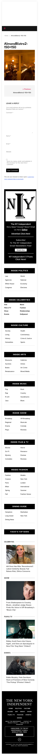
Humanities (9, 342)
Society (7, 331)
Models (23, 475)
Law (6, 276)
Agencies (8, 280)
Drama (7, 426)
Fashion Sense (25, 494)
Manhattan (24, 512)
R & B (7, 397)
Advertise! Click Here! (20, 234)
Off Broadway (25, 418)
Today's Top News (19, 532)
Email (8, 144)
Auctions (8, 364)
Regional (8, 422)
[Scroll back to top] (19, 739)
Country (23, 393)
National (23, 280)
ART (16, 711)
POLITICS (18, 708)
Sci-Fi (7, 451)
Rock (22, 389)
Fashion (8, 475)
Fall (6, 494)
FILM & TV (11, 715)
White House (9, 284)
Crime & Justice (26, 338)
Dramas (23, 455)
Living (7, 335)
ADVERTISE (19, 724)
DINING (19, 718)
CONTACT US (27, 721)
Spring (7, 490)
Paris (7, 483)
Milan (7, 486)
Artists (22, 364)
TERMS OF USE (24, 723)
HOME (11, 708)
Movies (7, 448)
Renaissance (9, 371)
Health (22, 331)
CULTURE (27, 708)
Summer (23, 490)
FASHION (20, 715)
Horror (22, 448)
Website (8, 152)
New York (23, 479)
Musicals (23, 422)
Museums (8, 360)
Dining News (9, 519)
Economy (23, 284)
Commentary (25, 335)
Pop (6, 389)
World (22, 276)
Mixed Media (24, 371)
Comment (9, 112)
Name (8, 136)
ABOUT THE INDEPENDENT (13, 721)
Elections (23, 287)
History (7, 338)
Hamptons (8, 512)
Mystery (8, 455)
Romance (23, 451)
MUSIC (22, 711)
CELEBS (10, 711)
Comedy (23, 426)
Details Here (19, 734)
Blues (22, 401)
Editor (25, 229)
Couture (8, 479)
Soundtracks (24, 397)
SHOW (29, 711)
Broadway (8, 418)
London (23, 483)
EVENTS (28, 715)
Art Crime (23, 368)
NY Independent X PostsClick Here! (21, 258)
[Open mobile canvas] (4, 28)
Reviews (23, 430)
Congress (8, 287)
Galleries (23, 360)
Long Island (9, 516)
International (24, 486)
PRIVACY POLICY (13, 723)
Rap (6, 393)
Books (7, 368)
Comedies (8, 459)
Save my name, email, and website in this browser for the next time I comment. (19, 162)
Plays (7, 430)
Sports (22, 342)
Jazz (7, 401)
